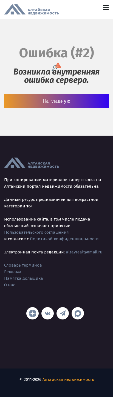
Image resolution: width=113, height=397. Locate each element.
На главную (56, 101)
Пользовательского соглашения (36, 232)
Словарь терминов (23, 265)
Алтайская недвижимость (68, 379)
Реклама (12, 271)
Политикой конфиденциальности (64, 238)
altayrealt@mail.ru (84, 252)
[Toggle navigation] (106, 8)
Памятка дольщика (23, 278)
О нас (9, 284)
